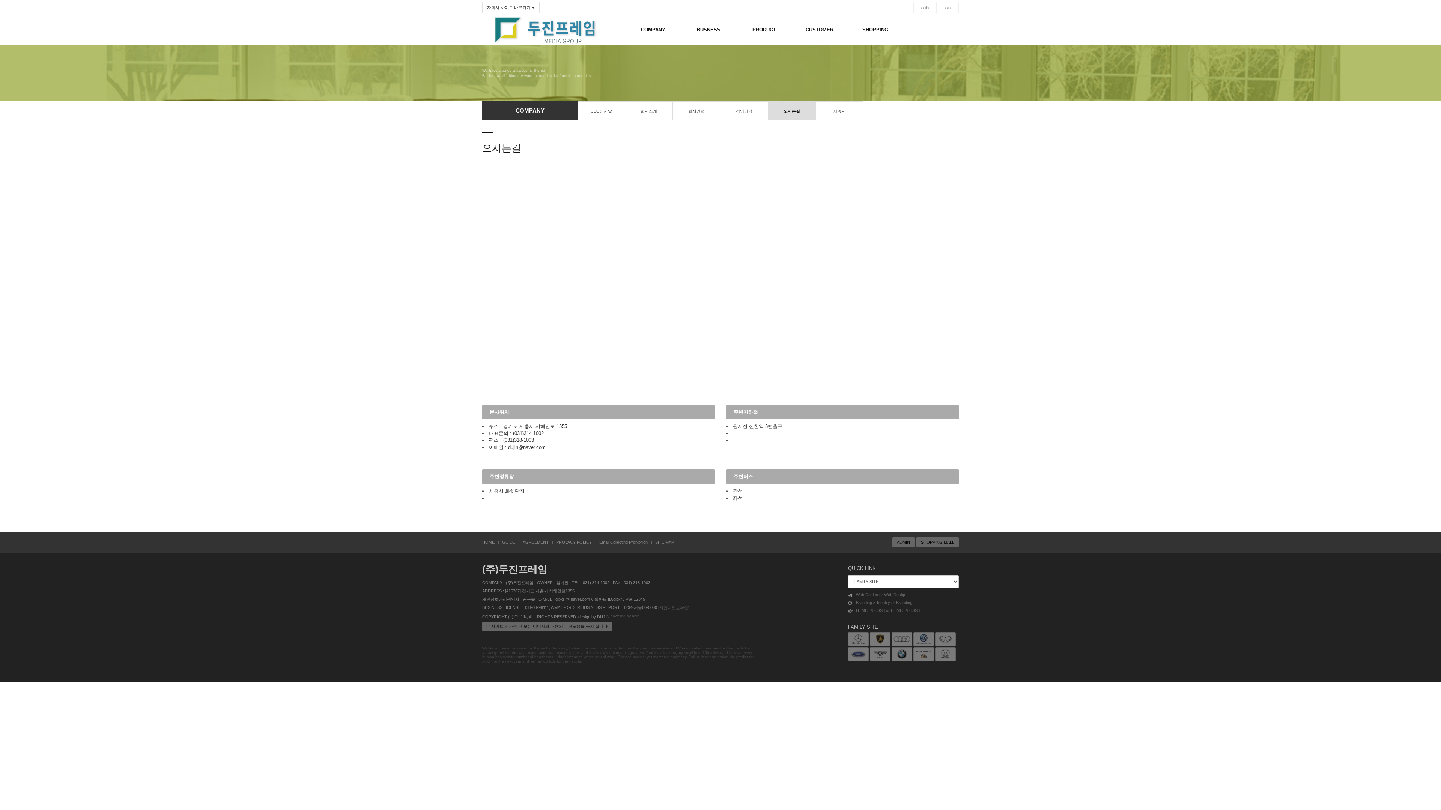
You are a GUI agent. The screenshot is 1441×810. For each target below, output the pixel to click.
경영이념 (744, 111)
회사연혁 (696, 111)
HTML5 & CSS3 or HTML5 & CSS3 (888, 610)
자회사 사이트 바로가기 (509, 7)
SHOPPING (875, 30)
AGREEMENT (536, 542)
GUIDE (508, 542)
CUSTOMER (819, 30)
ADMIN (903, 542)
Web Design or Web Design (881, 594)
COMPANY (653, 30)
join (948, 8)
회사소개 (649, 111)
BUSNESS (708, 30)
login (925, 8)
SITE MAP (664, 542)
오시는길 (792, 111)
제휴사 (839, 111)
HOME (488, 542)
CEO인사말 (601, 111)
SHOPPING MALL (937, 542)
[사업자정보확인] (673, 608)
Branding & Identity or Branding (884, 602)
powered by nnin (625, 616)
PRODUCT (764, 30)
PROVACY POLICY (574, 542)
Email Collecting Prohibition (623, 542)
